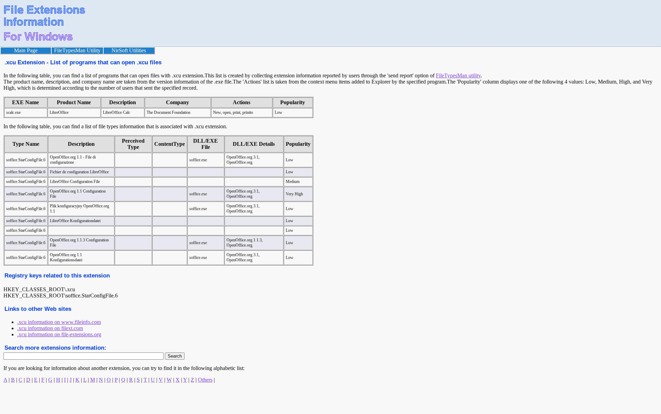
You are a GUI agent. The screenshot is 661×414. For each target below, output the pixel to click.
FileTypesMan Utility (77, 50)
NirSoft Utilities (129, 50)
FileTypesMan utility (458, 75)
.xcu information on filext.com (50, 328)
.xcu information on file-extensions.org (59, 334)
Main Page (26, 50)
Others (205, 380)
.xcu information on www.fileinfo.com (59, 322)
